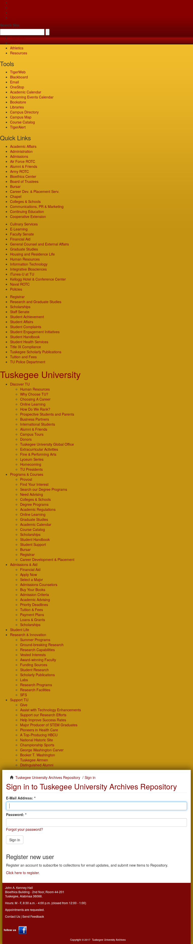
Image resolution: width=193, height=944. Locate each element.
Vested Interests (33, 654)
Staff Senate (19, 311)
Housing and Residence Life (32, 254)
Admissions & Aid (23, 564)
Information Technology (28, 264)
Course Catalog (22, 122)
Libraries (17, 106)
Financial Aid (20, 239)
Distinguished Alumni (36, 764)
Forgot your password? (24, 829)
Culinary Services (24, 223)
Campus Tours (31, 434)
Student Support (33, 544)
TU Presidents (31, 469)
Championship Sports (37, 744)
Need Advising (31, 494)
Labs (24, 679)
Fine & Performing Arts (38, 454)
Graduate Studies (24, 249)
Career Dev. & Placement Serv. (34, 191)
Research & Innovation (28, 634)
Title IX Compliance (25, 346)
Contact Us (12, 916)
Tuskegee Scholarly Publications (35, 351)
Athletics (16, 47)
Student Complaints (25, 326)
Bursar (15, 186)
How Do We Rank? (35, 409)
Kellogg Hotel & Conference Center (38, 279)
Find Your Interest (34, 484)
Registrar (17, 296)
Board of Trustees (24, 181)
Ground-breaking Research (42, 644)
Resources (18, 52)
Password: (15, 814)
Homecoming (30, 464)
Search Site (9, 25)
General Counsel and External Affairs (39, 244)
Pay (13, 17)
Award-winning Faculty (38, 659)
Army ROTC (19, 171)
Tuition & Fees (31, 609)
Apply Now (28, 574)
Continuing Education (27, 211)
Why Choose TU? (34, 394)
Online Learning (32, 404)
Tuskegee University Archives (109, 939)
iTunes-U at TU (22, 274)
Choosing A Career (35, 399)
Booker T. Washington (37, 754)
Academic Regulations (38, 509)
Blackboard (19, 76)
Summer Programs (35, 639)
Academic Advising (35, 599)
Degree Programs (34, 504)
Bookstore (18, 101)
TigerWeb (18, 37)
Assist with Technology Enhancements (50, 709)
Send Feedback (33, 916)
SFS (23, 694)
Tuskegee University (40, 374)
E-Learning (19, 228)
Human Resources (25, 259)
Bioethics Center (23, 176)
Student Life (19, 629)
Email (14, 81)
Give (13, 7)
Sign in (14, 839)
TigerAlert (18, 127)
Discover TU (20, 384)
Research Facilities (35, 689)
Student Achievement (27, 316)
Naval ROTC (20, 284)
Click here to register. (23, 872)
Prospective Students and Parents (47, 414)
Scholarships (20, 306)
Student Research (34, 669)
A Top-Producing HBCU (39, 734)
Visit (13, 12)
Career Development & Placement (47, 559)
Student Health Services (29, 341)
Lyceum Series (31, 459)
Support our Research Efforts (43, 714)
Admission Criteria (34, 594)
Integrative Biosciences (28, 269)
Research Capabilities (37, 649)
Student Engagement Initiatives (35, 331)
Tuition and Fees (23, 356)
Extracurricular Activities (39, 449)
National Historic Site (36, 739)
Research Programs (36, 684)
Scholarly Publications (37, 674)
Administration (21, 151)
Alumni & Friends (23, 166)
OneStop (17, 86)
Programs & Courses (26, 474)
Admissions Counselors (38, 584)
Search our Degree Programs (43, 489)
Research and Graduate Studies (35, 301)
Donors (26, 439)
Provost (26, 479)
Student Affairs (21, 321)
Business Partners (34, 419)
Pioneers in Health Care (39, 729)
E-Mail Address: (20, 797)
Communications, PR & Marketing (37, 206)
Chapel (15, 196)
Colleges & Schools (25, 201)
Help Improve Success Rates (43, 719)
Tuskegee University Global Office (47, 444)
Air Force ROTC (22, 161)
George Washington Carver (42, 749)
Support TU (19, 699)
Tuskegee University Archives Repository (47, 777)
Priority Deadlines (34, 604)
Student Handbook (25, 336)
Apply (14, 2)
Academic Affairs (23, 146)
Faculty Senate (22, 234)
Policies (16, 289)
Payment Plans (32, 614)
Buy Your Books (32, 589)
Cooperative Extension (28, 216)
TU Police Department (27, 361)
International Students (37, 424)
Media (15, 42)
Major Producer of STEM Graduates (48, 724)
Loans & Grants (32, 619)
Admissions (19, 156)
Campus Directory (24, 111)
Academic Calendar (25, 91)
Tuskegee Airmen (34, 759)
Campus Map (20, 117)
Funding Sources (33, 664)
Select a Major (31, 579)
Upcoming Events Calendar (32, 96)
